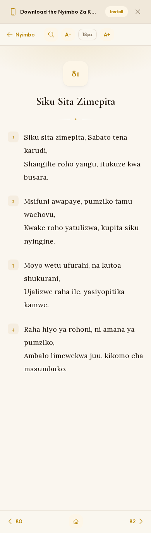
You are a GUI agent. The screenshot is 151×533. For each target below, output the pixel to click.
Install (116, 11)
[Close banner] (138, 12)
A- (68, 34)
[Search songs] (51, 35)
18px (87, 34)
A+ (107, 34)
